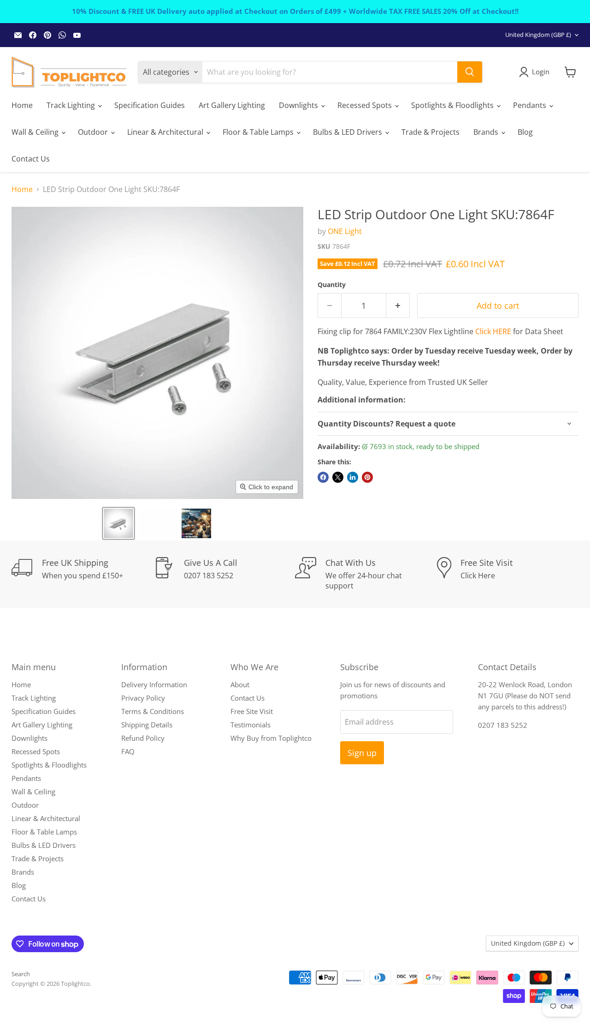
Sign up (362, 752)
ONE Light (345, 231)
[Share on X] (337, 477)
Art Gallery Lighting (232, 105)
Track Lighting (72, 105)
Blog (525, 132)
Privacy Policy (143, 697)
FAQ (128, 751)
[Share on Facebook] (323, 477)
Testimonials (250, 724)
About (239, 684)
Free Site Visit (251, 711)
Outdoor (94, 132)
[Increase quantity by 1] (398, 305)
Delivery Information (154, 684)
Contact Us (31, 159)
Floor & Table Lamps (259, 132)
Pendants (530, 105)
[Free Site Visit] (508, 574)
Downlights (299, 105)
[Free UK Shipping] (82, 574)
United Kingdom (538, 34)
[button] (118, 523)
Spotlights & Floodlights (453, 105)
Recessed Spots (365, 105)
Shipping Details (146, 724)
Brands (486, 132)
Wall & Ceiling (36, 132)
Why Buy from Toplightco (271, 738)
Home (22, 105)
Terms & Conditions (152, 711)
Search (21, 974)
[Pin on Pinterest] (367, 477)
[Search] (469, 72)
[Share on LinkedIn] (352, 477)
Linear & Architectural (166, 132)
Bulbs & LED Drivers (348, 132)
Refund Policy (143, 738)
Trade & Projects (430, 132)
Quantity (332, 284)
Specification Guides (149, 105)
